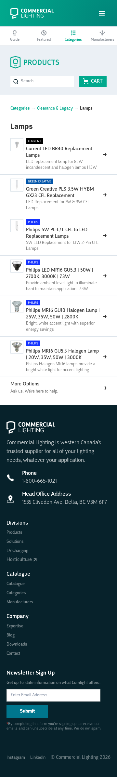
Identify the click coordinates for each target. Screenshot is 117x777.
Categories (20, 108)
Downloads (16, 644)
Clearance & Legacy (55, 108)
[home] (34, 13)
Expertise (14, 626)
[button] (102, 13)
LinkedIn (38, 757)
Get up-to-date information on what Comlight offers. (53, 682)
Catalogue (15, 584)
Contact (13, 653)
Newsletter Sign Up (30, 673)
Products (14, 532)
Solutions (15, 541)
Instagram (15, 757)
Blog (10, 635)
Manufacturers (19, 602)
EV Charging (17, 550)
